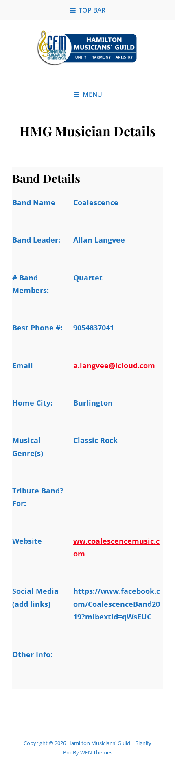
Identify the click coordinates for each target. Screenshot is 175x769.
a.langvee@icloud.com (114, 365)
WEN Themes (96, 752)
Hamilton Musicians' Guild (98, 743)
